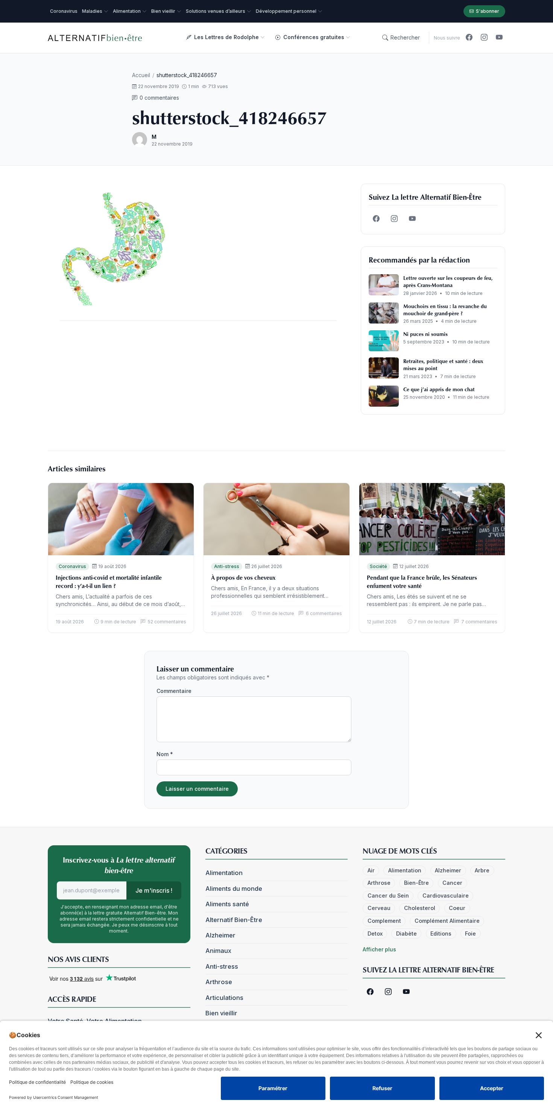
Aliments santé (227, 904)
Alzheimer (220, 935)
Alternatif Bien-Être (233, 920)
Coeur (457, 908)
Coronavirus (72, 566)
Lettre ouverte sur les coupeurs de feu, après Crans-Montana (448, 281)
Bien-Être (416, 883)
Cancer (452, 883)
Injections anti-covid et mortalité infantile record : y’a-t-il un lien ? (109, 581)
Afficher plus (379, 949)
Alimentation (224, 873)
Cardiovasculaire (445, 895)
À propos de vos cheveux (243, 577)
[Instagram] (484, 38)
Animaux (218, 950)
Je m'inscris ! (153, 890)
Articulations (224, 997)
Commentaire (173, 691)
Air (371, 870)
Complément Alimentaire (447, 921)
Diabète (406, 933)
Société (378, 566)
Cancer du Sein (388, 895)
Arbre (482, 870)
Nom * (164, 754)
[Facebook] (469, 38)
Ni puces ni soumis (425, 333)
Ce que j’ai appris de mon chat (439, 389)
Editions (440, 933)
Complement (384, 921)
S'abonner (487, 11)
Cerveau (379, 908)
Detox (375, 933)
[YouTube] (499, 38)
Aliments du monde (233, 888)
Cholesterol (419, 908)
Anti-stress (226, 566)
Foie (470, 933)
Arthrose (218, 982)
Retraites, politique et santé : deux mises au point (443, 364)
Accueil (141, 75)
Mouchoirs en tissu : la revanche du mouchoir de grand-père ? (445, 309)
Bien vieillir (221, 1013)
